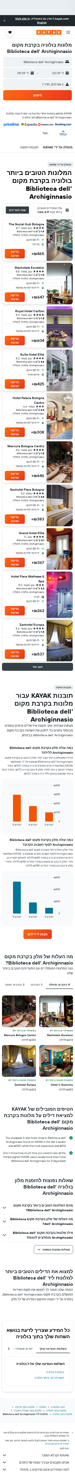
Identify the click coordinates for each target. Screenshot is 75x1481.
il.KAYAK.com (58, 1406)
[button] (4, 20)
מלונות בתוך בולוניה (62, 1414)
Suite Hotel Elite (32, 354)
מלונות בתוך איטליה (56, 1410)
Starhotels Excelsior (29, 268)
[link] (37, 934)
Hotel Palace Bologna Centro (28, 400)
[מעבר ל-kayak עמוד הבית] (48, 32)
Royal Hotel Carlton (29, 311)
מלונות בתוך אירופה (25, 1406)
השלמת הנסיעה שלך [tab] (53, 1348)
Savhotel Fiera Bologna (27, 489)
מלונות (42, 1406)
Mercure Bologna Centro (25, 446)
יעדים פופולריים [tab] (22, 1348)
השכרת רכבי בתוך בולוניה (49, 1377)
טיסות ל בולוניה (55, 1372)
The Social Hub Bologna (26, 224)
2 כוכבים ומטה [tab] (15, 984)
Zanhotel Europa (31, 625)
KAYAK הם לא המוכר (55, 1455)
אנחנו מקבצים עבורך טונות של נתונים (44, 1462)
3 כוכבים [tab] (37, 984)
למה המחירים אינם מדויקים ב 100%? (44, 1469)
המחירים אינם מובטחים (57, 1443)
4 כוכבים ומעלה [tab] (59, 984)
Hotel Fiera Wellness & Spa (27, 578)
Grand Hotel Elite (31, 533)
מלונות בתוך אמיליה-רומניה (27, 1410)
